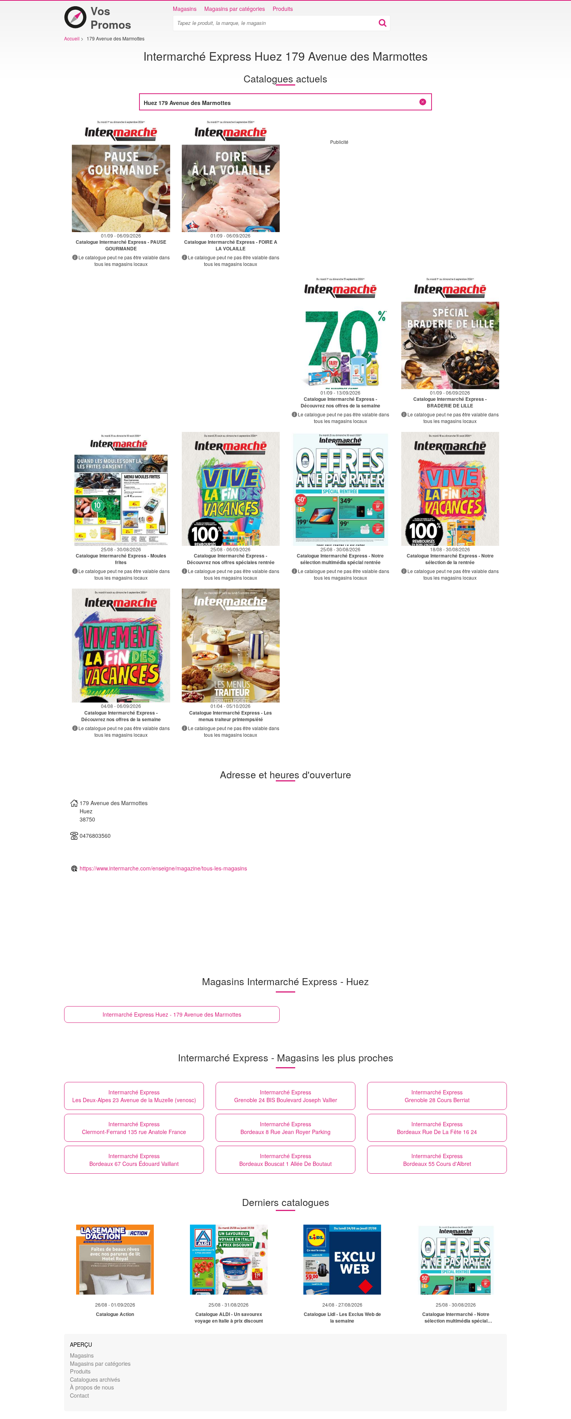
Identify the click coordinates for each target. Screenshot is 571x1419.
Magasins (185, 8)
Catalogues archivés (95, 1379)
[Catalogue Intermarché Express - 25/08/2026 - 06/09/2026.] (231, 489)
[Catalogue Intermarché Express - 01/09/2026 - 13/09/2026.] (340, 332)
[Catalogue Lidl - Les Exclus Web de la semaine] (342, 1260)
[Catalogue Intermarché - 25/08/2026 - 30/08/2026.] (121, 489)
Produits (283, 8)
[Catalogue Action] (115, 1260)
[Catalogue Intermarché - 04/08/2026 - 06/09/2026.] (121, 646)
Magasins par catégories (234, 8)
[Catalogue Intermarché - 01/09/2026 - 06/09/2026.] (121, 175)
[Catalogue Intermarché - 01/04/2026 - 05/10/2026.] (231, 646)
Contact (79, 1395)
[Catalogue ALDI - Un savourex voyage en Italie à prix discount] (229, 1260)
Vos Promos (111, 17)
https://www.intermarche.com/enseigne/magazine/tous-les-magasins (163, 868)
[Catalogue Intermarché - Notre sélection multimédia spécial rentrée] (456, 1260)
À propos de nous (92, 1387)
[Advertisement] (395, 199)
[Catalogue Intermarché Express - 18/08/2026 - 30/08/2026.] (450, 489)
